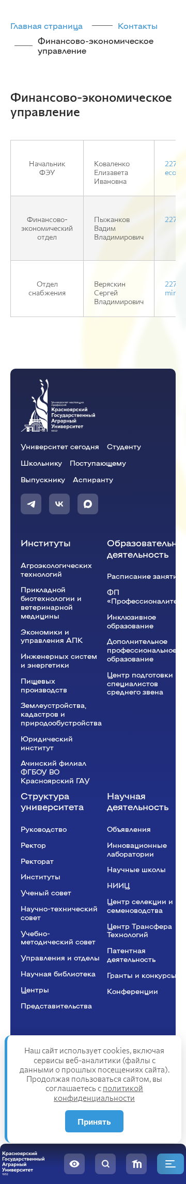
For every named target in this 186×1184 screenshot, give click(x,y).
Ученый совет (46, 892)
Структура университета (52, 801)
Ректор (33, 845)
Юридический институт (47, 742)
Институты (46, 542)
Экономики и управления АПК (52, 635)
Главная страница (46, 25)
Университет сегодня (60, 446)
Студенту (124, 446)
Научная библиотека (58, 973)
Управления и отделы (60, 957)
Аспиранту (93, 479)
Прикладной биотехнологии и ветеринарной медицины (51, 602)
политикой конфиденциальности (98, 1092)
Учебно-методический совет (58, 937)
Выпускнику (43, 479)
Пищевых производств (44, 684)
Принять (94, 1121)
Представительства (56, 1005)
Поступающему (98, 463)
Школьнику (41, 463)
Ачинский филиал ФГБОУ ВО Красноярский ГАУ (55, 771)
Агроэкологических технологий (56, 569)
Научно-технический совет (59, 912)
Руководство (44, 829)
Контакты (138, 25)
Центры (35, 989)
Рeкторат (37, 861)
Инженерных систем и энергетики (59, 660)
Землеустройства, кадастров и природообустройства (61, 714)
